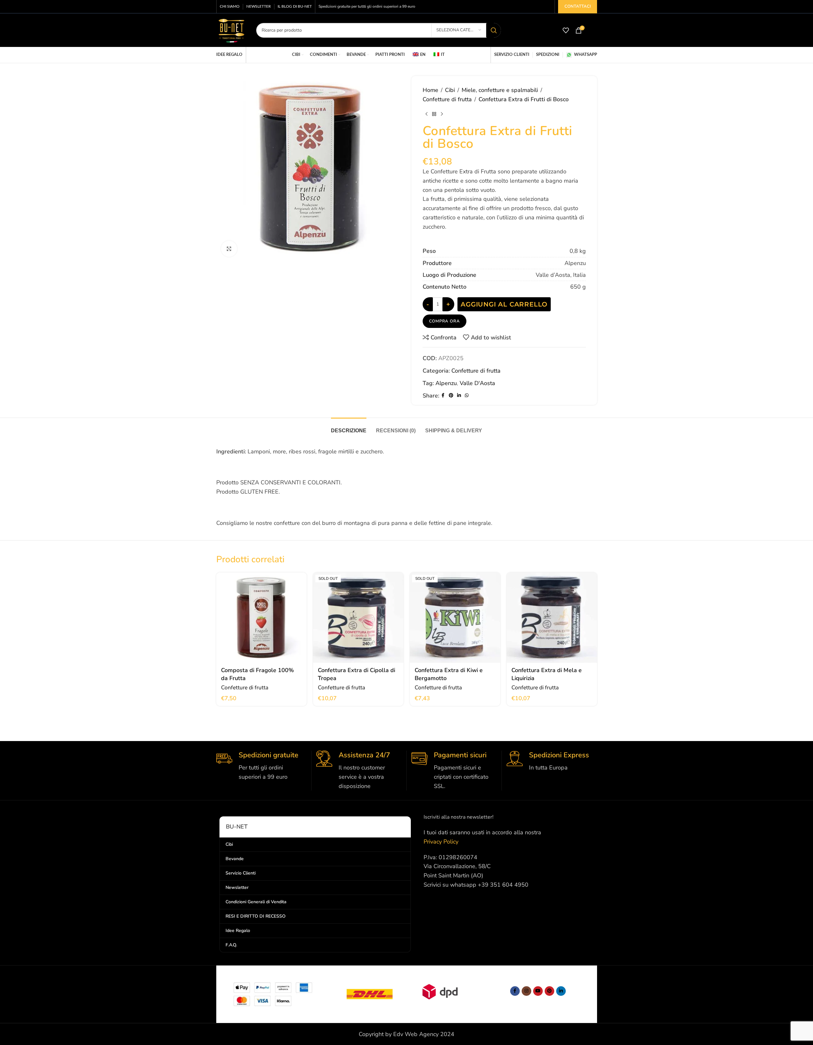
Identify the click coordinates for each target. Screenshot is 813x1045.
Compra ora (444, 334)
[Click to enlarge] (229, 249)
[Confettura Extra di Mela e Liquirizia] (552, 630)
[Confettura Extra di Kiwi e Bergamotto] (455, 630)
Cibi (450, 90)
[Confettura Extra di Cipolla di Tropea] (358, 630)
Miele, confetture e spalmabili (500, 90)
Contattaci (577, 6)
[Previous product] (426, 114)
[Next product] (442, 114)
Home (430, 90)
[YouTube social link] (538, 1004)
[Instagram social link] (526, 1004)
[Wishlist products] (565, 30)
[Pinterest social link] (451, 408)
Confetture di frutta (447, 99)
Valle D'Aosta (477, 396)
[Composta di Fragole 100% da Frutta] (261, 630)
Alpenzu (446, 396)
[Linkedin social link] (459, 408)
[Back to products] (434, 114)
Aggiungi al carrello (504, 317)
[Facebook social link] (443, 408)
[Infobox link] (261, 778)
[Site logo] (231, 30)
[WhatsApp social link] (467, 408)
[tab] (348, 440)
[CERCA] (493, 30)
